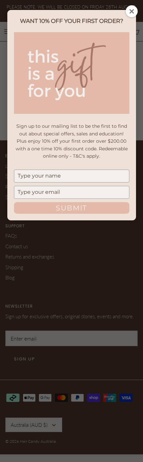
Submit (71, 208)
